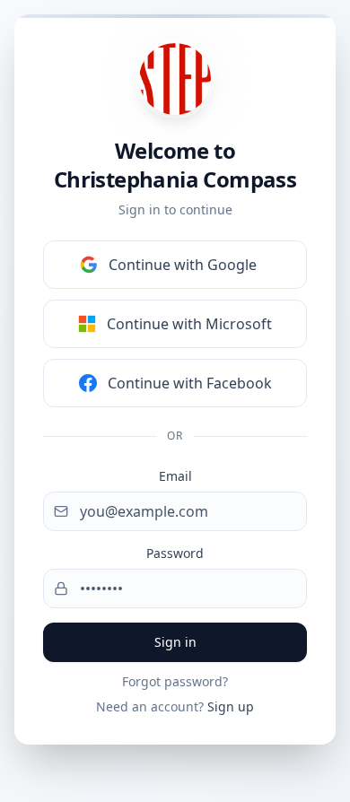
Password (175, 553)
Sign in (175, 641)
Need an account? (175, 706)
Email (175, 475)
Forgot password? (175, 681)
